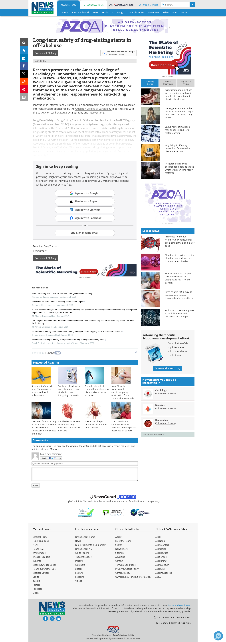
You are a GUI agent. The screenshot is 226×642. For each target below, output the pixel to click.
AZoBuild (160, 568)
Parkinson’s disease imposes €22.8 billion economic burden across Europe (179, 313)
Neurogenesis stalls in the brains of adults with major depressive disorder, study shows (179, 113)
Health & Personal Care (45, 568)
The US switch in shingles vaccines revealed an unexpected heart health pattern (123, 426)
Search (118, 544)
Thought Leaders (41, 556)
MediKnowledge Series (44, 564)
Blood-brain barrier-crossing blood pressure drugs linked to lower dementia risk (179, 258)
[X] (24, 74)
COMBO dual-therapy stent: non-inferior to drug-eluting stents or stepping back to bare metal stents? (77, 331)
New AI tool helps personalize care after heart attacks (96, 424)
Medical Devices (41, 572)
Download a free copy (167, 368)
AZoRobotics (161, 552)
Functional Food (41, 540)
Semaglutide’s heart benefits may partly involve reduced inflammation (42, 391)
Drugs (36, 576)
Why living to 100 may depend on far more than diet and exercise (178, 148)
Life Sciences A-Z (83, 548)
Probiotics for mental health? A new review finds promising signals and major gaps (179, 241)
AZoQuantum (162, 564)
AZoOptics (160, 548)
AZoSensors (161, 556)
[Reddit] (24, 81)
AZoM (158, 536)
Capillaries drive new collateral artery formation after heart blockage (69, 426)
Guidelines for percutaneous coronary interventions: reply (57, 301)
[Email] (24, 97)
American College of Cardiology (93, 108)
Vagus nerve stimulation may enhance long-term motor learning (177, 129)
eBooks (36, 580)
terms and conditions (179, 605)
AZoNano (160, 540)
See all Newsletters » (153, 434)
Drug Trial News (52, 246)
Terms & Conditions (125, 564)
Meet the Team (123, 540)
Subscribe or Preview (165, 393)
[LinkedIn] (24, 58)
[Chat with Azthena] (218, 635)
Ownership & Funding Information (133, 576)
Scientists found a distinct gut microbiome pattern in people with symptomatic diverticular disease (178, 94)
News (35, 544)
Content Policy (122, 572)
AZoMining (161, 560)
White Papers (39, 552)
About (118, 536)
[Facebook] (24, 66)
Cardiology (161, 390)
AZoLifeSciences (163, 572)
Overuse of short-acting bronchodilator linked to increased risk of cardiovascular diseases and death (44, 427)
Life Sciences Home (93, 4)
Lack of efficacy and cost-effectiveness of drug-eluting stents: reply (62, 293)
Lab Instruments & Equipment (90, 544)
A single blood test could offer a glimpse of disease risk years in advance (97, 391)
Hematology (161, 420)
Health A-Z (38, 548)
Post (35, 485)
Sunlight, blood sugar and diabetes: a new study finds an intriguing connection (69, 391)
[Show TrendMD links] (136, 352)
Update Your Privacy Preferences (173, 617)
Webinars (80, 564)
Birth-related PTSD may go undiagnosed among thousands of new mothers (179, 294)
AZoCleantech (162, 544)
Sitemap (119, 552)
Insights (37, 560)
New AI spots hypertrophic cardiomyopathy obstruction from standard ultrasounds (122, 392)
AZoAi (158, 576)
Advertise (120, 556)
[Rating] (24, 50)
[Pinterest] (24, 89)
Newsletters (121, 548)
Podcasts (37, 588)
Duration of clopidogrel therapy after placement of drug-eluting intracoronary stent (68, 340)
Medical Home (68, 4)
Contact (119, 560)
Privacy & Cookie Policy (127, 568)
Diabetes (160, 405)
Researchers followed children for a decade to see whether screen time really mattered (179, 168)
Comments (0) (40, 250)
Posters (36, 584)
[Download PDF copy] (24, 42)
